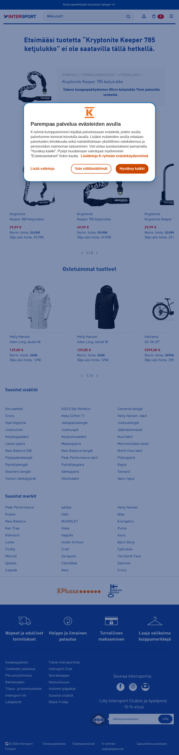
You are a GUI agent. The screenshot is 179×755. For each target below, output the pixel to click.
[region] (89, 142)
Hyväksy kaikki (132, 168)
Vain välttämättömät (91, 168)
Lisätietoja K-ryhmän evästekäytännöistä (114, 156)
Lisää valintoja (42, 168)
